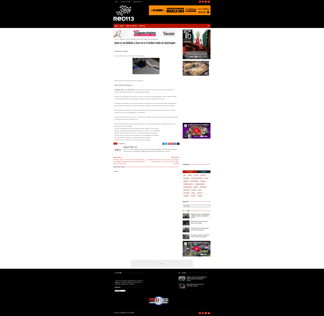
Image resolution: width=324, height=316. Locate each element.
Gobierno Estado (188, 184)
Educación (186, 178)
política (193, 196)
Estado (206, 178)
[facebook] (203, 1)
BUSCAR (203, 172)
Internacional (188, 187)
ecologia (199, 193)
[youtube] (209, 1)
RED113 (122, 26)
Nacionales (203, 187)
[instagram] (206, 1)
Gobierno (202, 181)
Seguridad (122, 39)
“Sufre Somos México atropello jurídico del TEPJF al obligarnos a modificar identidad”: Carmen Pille (128, 278)
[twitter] (200, 1)
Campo (190, 175)
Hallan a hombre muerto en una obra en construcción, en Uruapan (199, 222)
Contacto (142, 26)
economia (186, 196)
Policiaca (193, 190)
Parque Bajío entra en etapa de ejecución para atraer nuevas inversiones (200, 229)
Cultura (196, 175)
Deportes (203, 175)
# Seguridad (121, 143)
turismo (200, 196)
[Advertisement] (197, 87)
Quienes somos (137, 1)
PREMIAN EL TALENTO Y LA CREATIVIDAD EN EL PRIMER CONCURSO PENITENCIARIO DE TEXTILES (200, 215)
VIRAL (132, 313)
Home (116, 1)
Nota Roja (186, 190)
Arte (185, 175)
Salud (200, 190)
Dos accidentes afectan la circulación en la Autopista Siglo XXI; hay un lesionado (200, 235)
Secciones (190, 172)
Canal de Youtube (126, 1)
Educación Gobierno (196, 178)
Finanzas (186, 181)
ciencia (193, 193)
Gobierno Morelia (200, 184)
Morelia (196, 187)
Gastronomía (194, 181)
